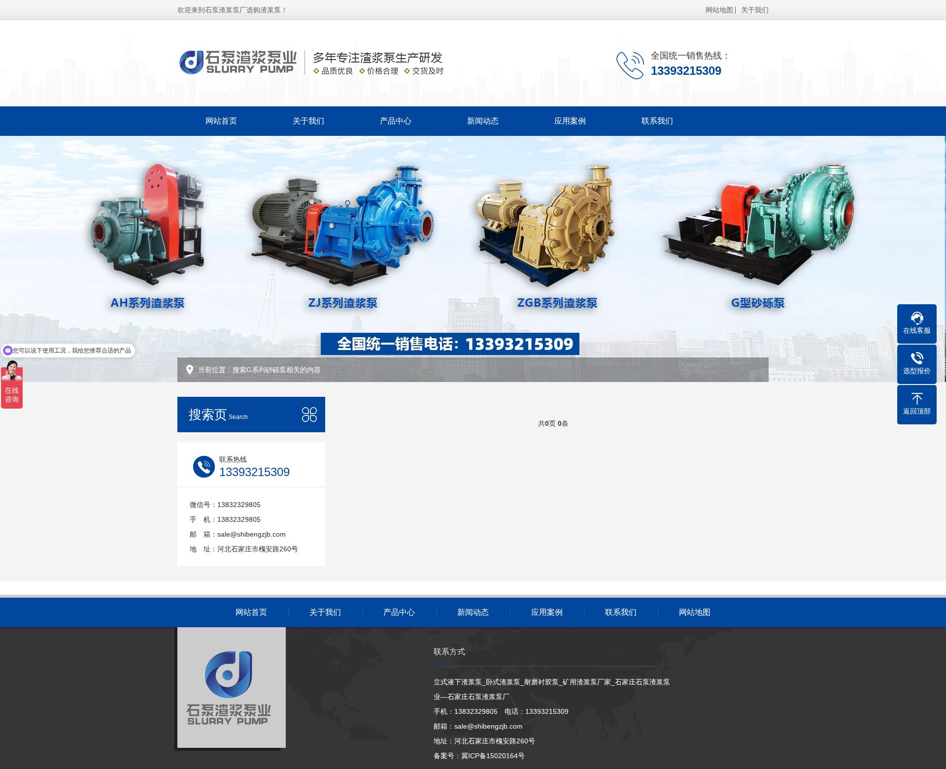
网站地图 (719, 10)
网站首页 (221, 121)
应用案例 (570, 121)
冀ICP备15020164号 (493, 756)
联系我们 (657, 121)
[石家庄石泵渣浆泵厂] (332, 63)
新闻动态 (483, 121)
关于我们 (755, 10)
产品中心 (395, 121)
